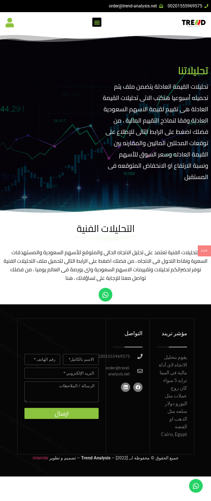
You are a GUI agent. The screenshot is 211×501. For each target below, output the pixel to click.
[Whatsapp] (105, 295)
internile (40, 458)
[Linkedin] (125, 387)
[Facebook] (138, 387)
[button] (96, 22)
